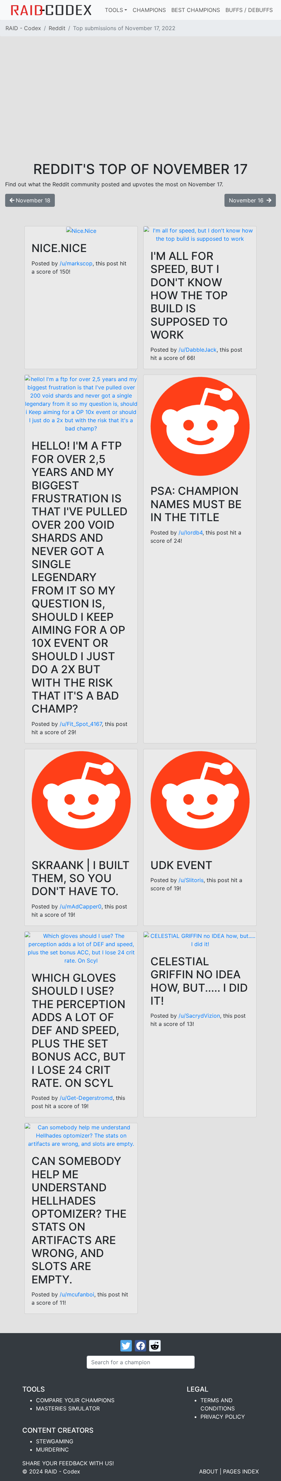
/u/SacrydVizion (199, 1015)
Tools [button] (114, 10)
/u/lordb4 (191, 532)
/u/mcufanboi (77, 1294)
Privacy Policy (222, 1416)
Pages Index (241, 1471)
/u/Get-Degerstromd (86, 1097)
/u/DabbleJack (198, 349)
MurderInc (52, 1449)
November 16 (247, 200)
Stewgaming (54, 1441)
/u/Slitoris (191, 880)
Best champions (195, 10)
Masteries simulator (68, 1408)
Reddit (57, 28)
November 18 (33, 200)
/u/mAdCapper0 (80, 906)
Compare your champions (75, 1400)
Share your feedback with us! (68, 1463)
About (208, 1471)
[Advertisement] (140, 110)
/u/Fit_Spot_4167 (81, 723)
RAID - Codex (23, 28)
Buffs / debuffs (249, 10)
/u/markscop (76, 263)
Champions (149, 10)
